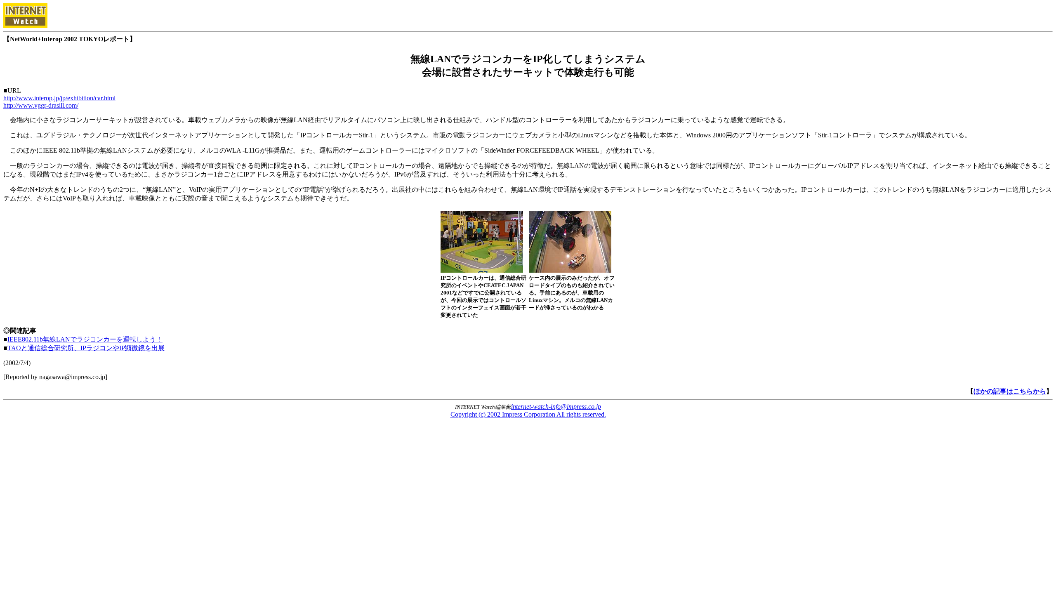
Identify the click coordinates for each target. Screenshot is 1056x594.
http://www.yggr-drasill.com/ (40, 105)
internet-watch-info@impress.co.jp (556, 406)
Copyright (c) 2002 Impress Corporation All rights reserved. (528, 414)
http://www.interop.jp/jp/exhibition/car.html (59, 97)
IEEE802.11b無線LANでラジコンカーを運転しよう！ (85, 339)
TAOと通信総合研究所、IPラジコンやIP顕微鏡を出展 (86, 347)
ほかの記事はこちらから (1010, 391)
